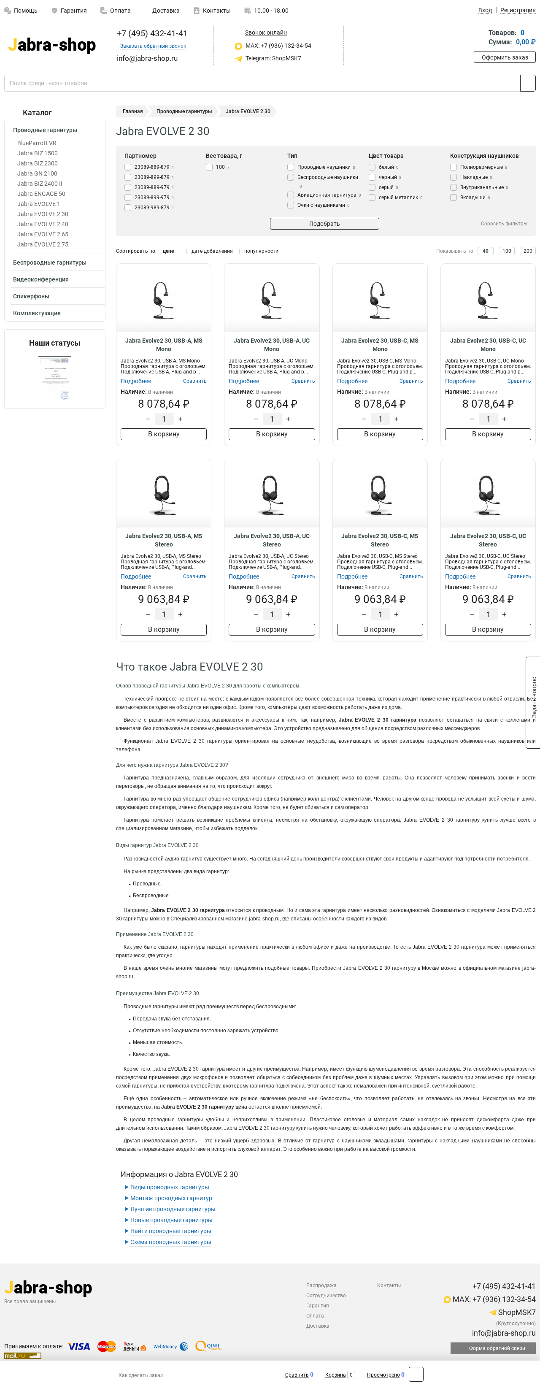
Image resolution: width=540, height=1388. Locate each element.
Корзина (335, 1375)
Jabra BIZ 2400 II (39, 183)
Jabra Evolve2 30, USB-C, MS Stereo (379, 540)
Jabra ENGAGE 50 (41, 193)
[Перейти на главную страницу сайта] (51, 46)
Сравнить (297, 1375)
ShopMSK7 (516, 1312)
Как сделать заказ (141, 1375)
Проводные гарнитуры (45, 130)
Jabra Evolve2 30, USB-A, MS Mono (163, 344)
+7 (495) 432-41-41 (151, 33)
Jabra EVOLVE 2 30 (42, 214)
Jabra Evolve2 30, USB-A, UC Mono (272, 344)
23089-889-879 (154, 167)
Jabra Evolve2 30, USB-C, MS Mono (379, 344)
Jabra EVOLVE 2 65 (42, 234)
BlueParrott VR (37, 143)
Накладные (476, 177)
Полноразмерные (484, 167)
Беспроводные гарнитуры (49, 262)
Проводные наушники (326, 167)
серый (388, 187)
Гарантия (74, 10)
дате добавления (212, 251)
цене (168, 251)
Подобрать (324, 223)
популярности (261, 251)
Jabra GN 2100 (37, 173)
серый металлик (401, 197)
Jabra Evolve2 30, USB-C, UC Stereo (488, 540)
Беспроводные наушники (327, 181)
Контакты (217, 10)
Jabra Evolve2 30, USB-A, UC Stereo (272, 540)
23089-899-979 (154, 197)
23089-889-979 (154, 187)
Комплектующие (37, 313)
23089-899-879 (154, 177)
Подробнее (136, 381)
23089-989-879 (154, 208)
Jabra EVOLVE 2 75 (42, 244)
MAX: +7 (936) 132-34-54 (277, 45)
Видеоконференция (41, 279)
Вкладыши (475, 197)
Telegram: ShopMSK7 (272, 58)
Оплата (120, 10)
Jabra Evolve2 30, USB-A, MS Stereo (163, 540)
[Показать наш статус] (54, 378)
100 (223, 167)
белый (389, 167)
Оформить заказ (505, 57)
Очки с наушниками (323, 205)
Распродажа (321, 1285)
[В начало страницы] (416, 1374)
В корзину (164, 434)
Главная (133, 111)
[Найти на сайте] (528, 83)
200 (528, 251)
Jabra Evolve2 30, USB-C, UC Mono (488, 344)
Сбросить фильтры (504, 224)
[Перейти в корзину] (480, 38)
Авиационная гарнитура (329, 195)
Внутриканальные (484, 187)
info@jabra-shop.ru (503, 1332)
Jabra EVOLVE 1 (38, 203)
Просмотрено (383, 1375)
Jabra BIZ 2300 (37, 163)
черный (390, 177)
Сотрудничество (326, 1296)
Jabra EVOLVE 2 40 (42, 224)
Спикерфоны (31, 296)
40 (486, 251)
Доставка (165, 10)
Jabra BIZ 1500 (37, 153)
